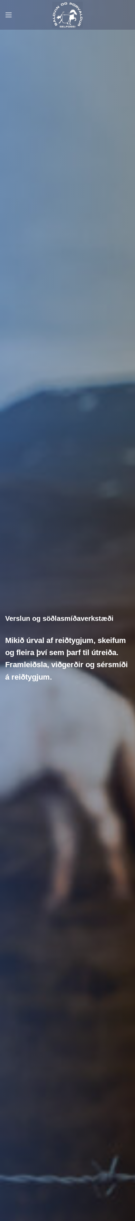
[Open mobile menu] (9, 15)
